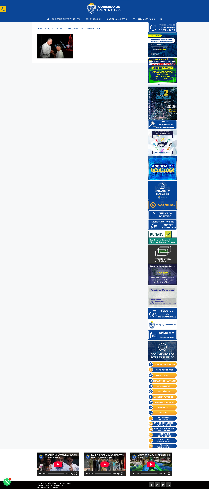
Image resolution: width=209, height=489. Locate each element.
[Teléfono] (168, 484)
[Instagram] (157, 484)
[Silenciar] (72, 473)
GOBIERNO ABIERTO (117, 19)
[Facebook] (151, 484)
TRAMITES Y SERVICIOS (143, 19)
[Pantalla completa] (75, 473)
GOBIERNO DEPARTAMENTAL (66, 19)
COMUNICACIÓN (94, 19)
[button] (3, 9)
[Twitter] (163, 484)
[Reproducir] (40, 473)
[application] (58, 464)
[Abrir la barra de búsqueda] (161, 19)
